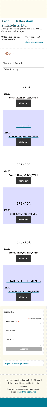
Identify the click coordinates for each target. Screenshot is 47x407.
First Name (10, 330)
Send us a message (34, 42)
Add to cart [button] (23, 103)
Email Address (12, 321)
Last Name (10, 339)
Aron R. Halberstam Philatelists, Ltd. (17, 23)
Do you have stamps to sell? (16, 363)
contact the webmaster (26, 392)
